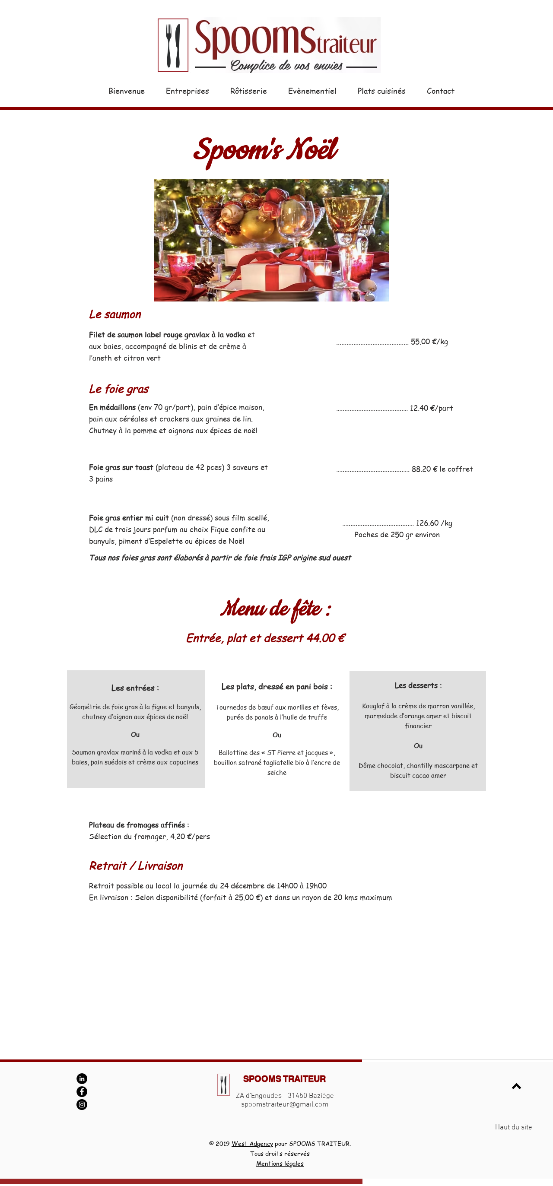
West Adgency (252, 1143)
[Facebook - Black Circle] (81, 1091)
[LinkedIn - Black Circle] (81, 1078)
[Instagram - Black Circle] (81, 1104)
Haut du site (513, 1127)
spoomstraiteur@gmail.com (284, 1104)
